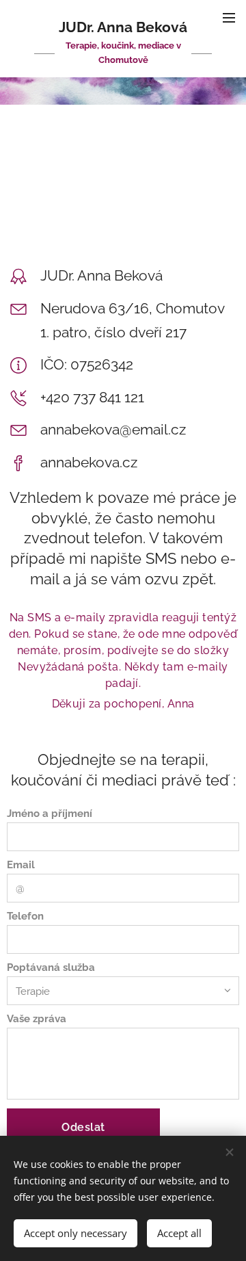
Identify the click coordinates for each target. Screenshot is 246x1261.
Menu (229, 17)
